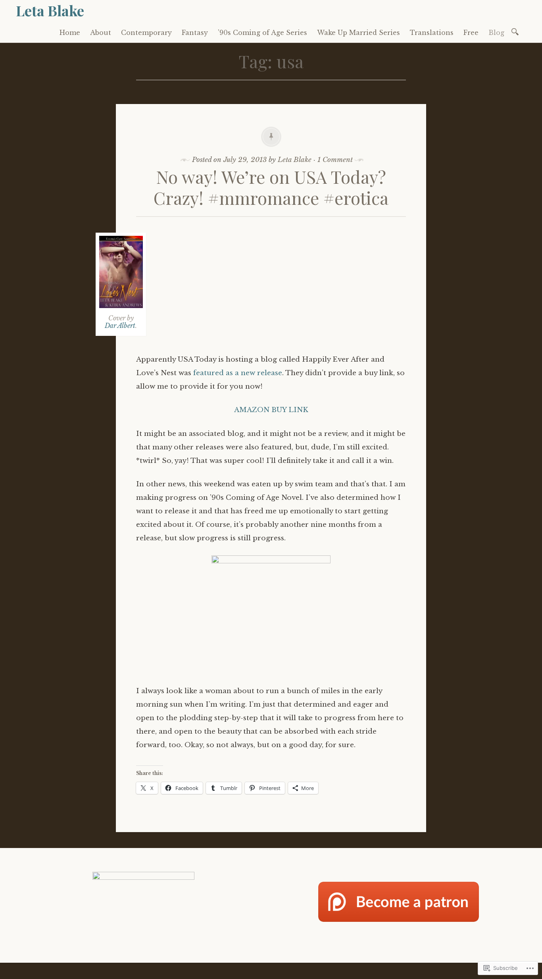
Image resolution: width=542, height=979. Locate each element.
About (100, 33)
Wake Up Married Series (358, 33)
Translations (432, 33)
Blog (496, 33)
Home (70, 33)
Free (471, 33)
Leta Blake (50, 10)
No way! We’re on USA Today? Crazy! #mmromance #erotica (271, 187)
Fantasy (195, 33)
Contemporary (146, 33)
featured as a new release (237, 373)
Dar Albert (120, 326)
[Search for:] (516, 31)
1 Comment (335, 160)
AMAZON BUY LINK (271, 410)
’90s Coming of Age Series (262, 33)
